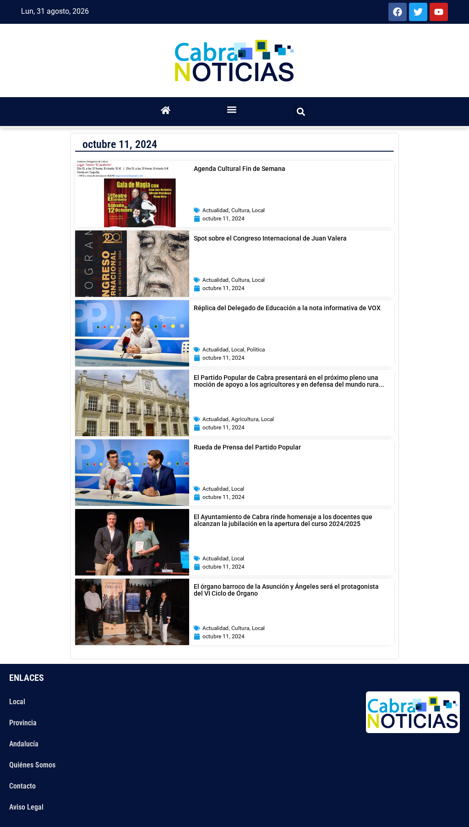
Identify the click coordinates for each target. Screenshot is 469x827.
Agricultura (244, 419)
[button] (232, 109)
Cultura (240, 210)
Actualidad (215, 210)
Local (258, 210)
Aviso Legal (26, 807)
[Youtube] (439, 12)
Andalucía (23, 743)
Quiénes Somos (32, 765)
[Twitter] (418, 12)
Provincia (23, 722)
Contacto (22, 786)
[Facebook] (397, 12)
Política (256, 349)
